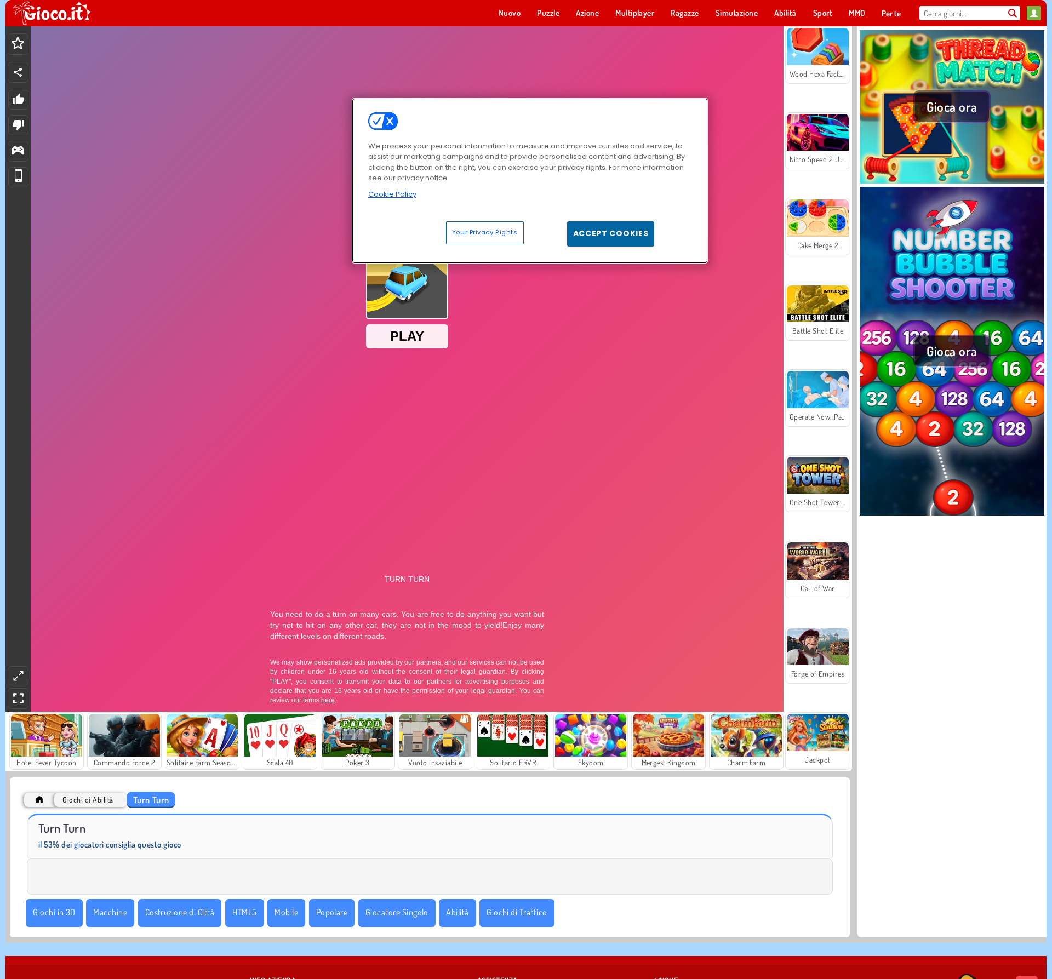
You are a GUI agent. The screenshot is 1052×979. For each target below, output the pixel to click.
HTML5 (244, 912)
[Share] (18, 72)
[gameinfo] (18, 151)
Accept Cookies (611, 233)
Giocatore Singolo (396, 912)
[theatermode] (18, 675)
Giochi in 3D (54, 912)
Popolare (332, 912)
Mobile (286, 912)
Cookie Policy (392, 194)
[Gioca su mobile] (18, 177)
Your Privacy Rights (485, 232)
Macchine (110, 912)
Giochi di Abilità (87, 799)
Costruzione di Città (180, 912)
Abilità (457, 912)
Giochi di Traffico (517, 912)
